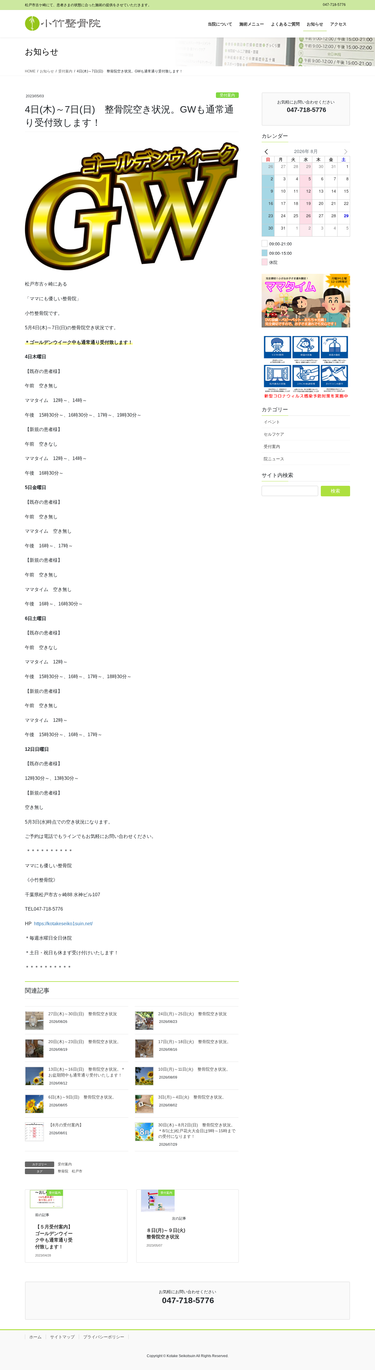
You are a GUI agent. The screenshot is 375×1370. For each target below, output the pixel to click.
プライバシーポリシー (103, 1337)
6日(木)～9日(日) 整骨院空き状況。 (82, 1097)
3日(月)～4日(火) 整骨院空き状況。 (192, 1097)
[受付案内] (46, 1198)
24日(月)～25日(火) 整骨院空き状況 (192, 1013)
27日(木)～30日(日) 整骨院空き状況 (82, 1013)
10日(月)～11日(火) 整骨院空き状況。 (194, 1069)
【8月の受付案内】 (65, 1125)
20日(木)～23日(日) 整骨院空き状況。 (84, 1041)
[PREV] (267, 151)
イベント (272, 422)
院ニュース (274, 458)
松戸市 (77, 1171)
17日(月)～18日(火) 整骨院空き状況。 (194, 1041)
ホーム (35, 1337)
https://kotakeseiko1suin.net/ (63, 923)
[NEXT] (344, 151)
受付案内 (227, 95)
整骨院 (63, 1171)
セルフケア (274, 434)
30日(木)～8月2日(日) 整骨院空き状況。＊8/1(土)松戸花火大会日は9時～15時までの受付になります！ (197, 1131)
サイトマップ (62, 1337)
